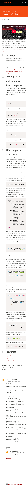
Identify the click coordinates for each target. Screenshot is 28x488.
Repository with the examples (12, 355)
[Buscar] (22, 2)
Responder (9, 458)
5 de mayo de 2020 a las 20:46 (13, 381)
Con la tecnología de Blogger (15, 484)
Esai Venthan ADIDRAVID (11, 379)
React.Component (10, 360)
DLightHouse (7, 2)
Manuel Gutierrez (14, 451)
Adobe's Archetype (10, 356)
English (6, 367)
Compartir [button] (4, 369)
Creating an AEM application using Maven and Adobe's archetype (14, 71)
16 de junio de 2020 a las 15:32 (17, 452)
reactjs (11, 367)
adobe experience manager (14, 365)
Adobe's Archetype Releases (12, 358)
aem (3, 367)
